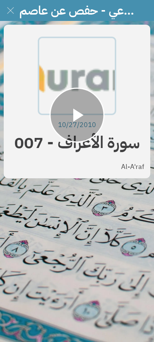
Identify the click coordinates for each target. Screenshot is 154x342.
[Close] (10, 10)
